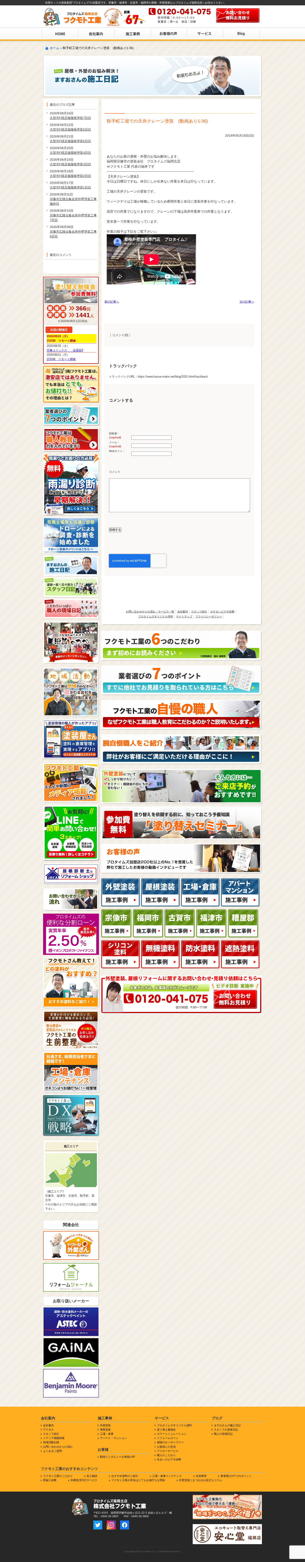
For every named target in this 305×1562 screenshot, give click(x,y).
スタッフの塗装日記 (226, 1429)
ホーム (54, 48)
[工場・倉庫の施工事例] (200, 880)
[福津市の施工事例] (211, 911)
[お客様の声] (181, 845)
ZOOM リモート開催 (61, 359)
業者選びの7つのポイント (236, 1476)
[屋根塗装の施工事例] (160, 880)
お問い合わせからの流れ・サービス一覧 (150, 611)
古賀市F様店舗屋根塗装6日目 (70, 129)
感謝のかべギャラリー (170, 1442)
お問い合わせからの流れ (58, 1446)
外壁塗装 (105, 1425)
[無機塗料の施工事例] (160, 942)
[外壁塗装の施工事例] (120, 880)
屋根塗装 (105, 1429)
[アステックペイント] (71, 1309)
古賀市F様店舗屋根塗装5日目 (70, 141)
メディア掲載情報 (54, 1438)
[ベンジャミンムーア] (71, 1371)
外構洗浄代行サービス (84, 1480)
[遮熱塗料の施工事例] (240, 942)
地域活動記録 (51, 1442)
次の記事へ (247, 301)
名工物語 (92, 1476)
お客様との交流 (166, 1446)
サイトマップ (184, 616)
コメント (115, 471)
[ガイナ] (71, 1340)
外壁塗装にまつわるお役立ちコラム (200, 1480)
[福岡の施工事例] (148, 911)
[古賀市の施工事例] (180, 911)
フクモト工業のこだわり (58, 1476)
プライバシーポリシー (208, 616)
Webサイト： (117, 451)
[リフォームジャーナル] (71, 1265)
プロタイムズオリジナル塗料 (155, 616)
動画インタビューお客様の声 (117, 1456)
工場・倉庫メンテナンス (167, 1476)
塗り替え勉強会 (166, 1429)
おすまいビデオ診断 (222, 611)
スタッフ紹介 (199, 611)
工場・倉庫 (106, 1433)
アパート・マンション (113, 1438)
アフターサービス (167, 1451)
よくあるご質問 (52, 1451)
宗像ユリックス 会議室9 (65, 350)
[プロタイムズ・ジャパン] (71, 1233)
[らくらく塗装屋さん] (71, 721)
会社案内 (182, 611)
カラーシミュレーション (171, 1433)
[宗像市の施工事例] (116, 911)
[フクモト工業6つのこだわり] (181, 633)
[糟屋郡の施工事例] (243, 911)
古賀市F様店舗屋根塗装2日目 (70, 176)
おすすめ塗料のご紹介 (124, 1476)
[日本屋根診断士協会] (71, 865)
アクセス (48, 1429)
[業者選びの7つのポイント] (181, 667)
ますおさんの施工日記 (227, 1425)
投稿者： (115, 435)
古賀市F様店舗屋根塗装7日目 (70, 118)
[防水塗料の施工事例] (200, 942)
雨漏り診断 (49, 1480)
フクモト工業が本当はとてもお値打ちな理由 (138, 1480)
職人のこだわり (166, 1455)
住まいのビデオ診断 (169, 1459)
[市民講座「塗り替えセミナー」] (181, 808)
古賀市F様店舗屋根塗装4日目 (70, 152)
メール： (115, 444)
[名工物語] (181, 736)
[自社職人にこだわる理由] (181, 702)
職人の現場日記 (223, 1433)
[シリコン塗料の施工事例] (120, 942)
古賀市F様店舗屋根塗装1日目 (70, 187)
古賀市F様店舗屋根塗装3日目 (70, 164)
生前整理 (201, 1476)
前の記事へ (111, 301)
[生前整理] (71, 1012)
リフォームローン (167, 1438)
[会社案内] (235, 992)
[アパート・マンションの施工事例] (240, 880)
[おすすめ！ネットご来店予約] (181, 771)
